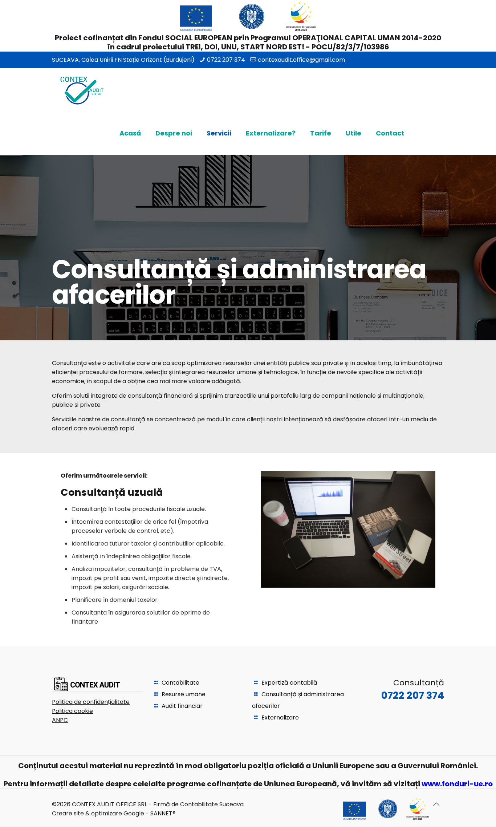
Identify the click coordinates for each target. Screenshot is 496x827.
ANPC (60, 720)
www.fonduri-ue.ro (457, 784)
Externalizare (280, 717)
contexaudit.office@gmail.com (301, 60)
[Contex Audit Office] (81, 90)
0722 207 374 (226, 60)
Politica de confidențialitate (91, 702)
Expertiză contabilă (289, 682)
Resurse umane (184, 694)
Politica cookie (72, 711)
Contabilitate (180, 682)
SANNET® (162, 813)
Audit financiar (182, 706)
